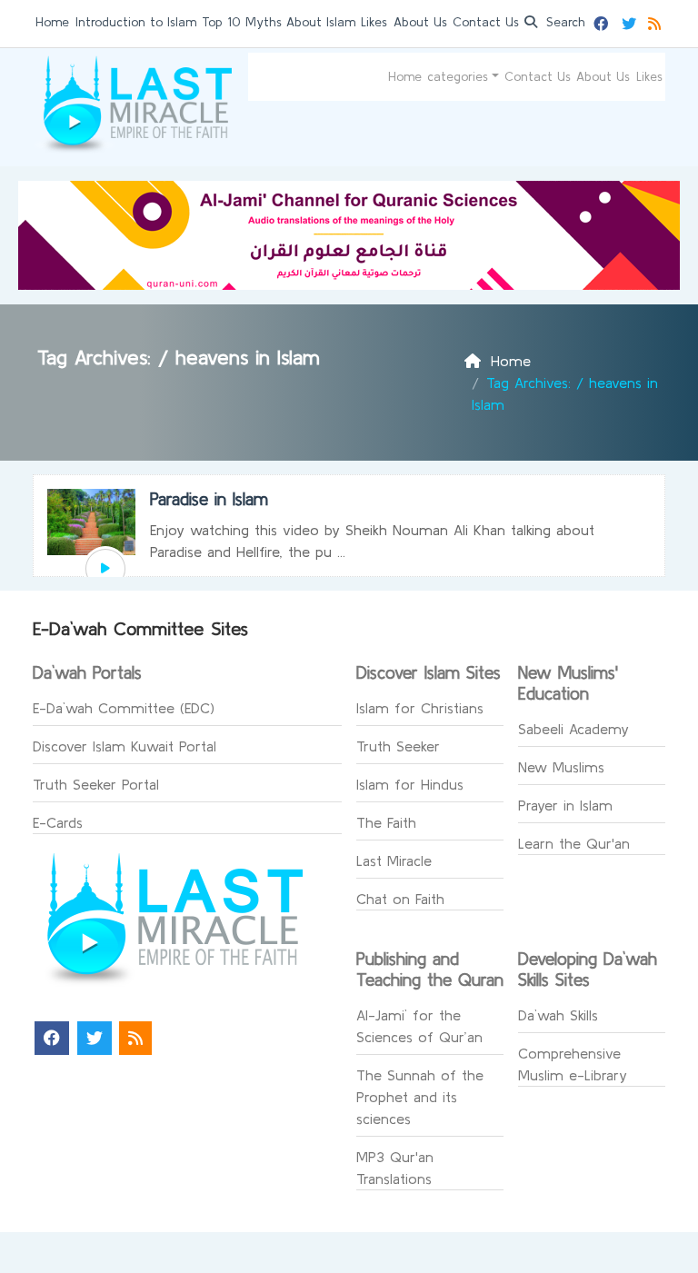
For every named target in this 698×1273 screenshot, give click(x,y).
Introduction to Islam (135, 22)
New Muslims (561, 767)
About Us (420, 22)
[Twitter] (631, 21)
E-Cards (58, 822)
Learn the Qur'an (574, 843)
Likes (374, 22)
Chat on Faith (400, 898)
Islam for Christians (420, 708)
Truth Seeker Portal (96, 784)
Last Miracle (394, 860)
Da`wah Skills (558, 1015)
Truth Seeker (398, 746)
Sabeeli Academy (573, 729)
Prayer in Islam (565, 805)
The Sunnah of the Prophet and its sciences (420, 1097)
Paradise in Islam (209, 499)
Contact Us (486, 22)
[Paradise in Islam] (105, 569)
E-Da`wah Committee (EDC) (123, 708)
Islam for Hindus (410, 784)
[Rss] (656, 21)
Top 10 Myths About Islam (278, 22)
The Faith (386, 822)
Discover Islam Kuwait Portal (124, 746)
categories (457, 76)
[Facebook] (603, 21)
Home (52, 22)
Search (563, 22)
